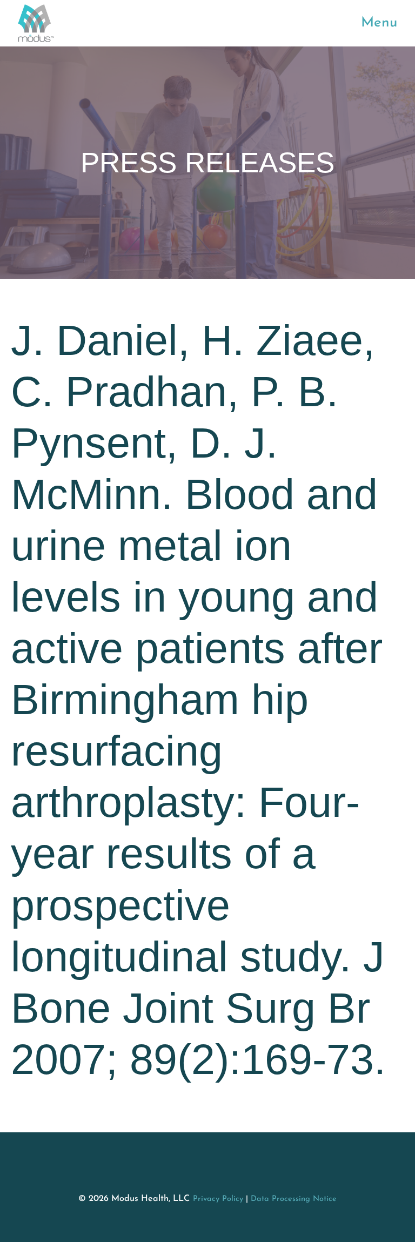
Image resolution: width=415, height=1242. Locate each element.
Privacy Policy (218, 1199)
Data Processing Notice (294, 1199)
